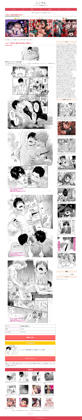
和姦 (71, 78)
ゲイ (42, 363)
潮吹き (71, 50)
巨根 (71, 48)
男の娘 (70, 92)
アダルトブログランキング (62, 279)
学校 (62, 65)
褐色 (63, 69)
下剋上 (68, 90)
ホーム (14, 9)
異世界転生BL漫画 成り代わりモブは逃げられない (65, 186)
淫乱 (63, 50)
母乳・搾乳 (73, 90)
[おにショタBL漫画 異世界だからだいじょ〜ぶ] (23, 406)
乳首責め (67, 48)
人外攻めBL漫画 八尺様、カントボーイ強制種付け (65, 218)
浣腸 (60, 84)
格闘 (66, 94)
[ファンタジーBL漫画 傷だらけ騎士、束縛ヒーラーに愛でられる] (11, 406)
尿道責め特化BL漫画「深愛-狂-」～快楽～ (63, 202)
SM (57, 59)
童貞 (68, 80)
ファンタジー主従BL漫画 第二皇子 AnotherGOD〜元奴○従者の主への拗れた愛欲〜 (49, 382)
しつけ (65, 55)
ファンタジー (72, 59)
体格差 (74, 50)
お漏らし (73, 55)
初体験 (61, 57)
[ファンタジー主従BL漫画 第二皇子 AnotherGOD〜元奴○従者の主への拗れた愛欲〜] (49, 380)
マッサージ (72, 80)
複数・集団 (15, 363)
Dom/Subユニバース (60, 94)
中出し (62, 44)
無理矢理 (58, 46)
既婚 (68, 84)
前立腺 (69, 65)
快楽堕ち (34, 363)
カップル (61, 59)
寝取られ (61, 80)
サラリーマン (66, 57)
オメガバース (59, 90)
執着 (57, 57)
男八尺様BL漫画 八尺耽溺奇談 (61, 170)
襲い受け (67, 82)
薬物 (62, 76)
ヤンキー (64, 67)
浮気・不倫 (72, 84)
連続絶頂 (63, 46)
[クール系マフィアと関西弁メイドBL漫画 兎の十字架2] (11, 393)
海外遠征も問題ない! (25, 326)
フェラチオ (25, 363)
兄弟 (71, 76)
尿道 (57, 67)
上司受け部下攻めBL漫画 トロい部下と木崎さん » (39, 410)
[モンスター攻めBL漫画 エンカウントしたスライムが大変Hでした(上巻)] (36, 380)
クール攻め (59, 78)
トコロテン (74, 65)
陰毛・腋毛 (62, 88)
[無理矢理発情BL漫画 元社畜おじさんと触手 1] (23, 393)
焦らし (65, 65)
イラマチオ (63, 63)
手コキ (58, 63)
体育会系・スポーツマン (49, 363)
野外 (61, 71)
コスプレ (64, 84)
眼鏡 (71, 69)
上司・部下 (67, 69)
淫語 (66, 61)
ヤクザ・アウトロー (67, 71)
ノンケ (68, 9)
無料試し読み (30, 337)
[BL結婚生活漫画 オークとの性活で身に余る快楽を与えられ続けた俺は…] (36, 393)
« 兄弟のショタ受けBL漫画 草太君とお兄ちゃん (20, 410)
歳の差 (58, 61)
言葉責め (69, 44)
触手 (68, 76)
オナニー (62, 61)
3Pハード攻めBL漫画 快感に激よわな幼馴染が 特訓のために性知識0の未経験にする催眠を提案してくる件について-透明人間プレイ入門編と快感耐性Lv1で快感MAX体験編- (66, 118)
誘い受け (70, 63)
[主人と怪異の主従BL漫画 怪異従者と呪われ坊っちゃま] (36, 406)
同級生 (74, 61)
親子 (73, 94)
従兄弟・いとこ (64, 92)
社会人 (50, 9)
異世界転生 (59, 82)
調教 (57, 50)
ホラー (65, 86)
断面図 (67, 50)
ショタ (75, 69)
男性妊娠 (58, 92)
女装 (57, 88)
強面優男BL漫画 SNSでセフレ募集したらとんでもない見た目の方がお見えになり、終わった (49, 395)
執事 (73, 92)
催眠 (57, 84)
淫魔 (62, 86)
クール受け (72, 82)
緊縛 (65, 80)
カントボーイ (59, 73)
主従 (74, 63)
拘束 (62, 55)
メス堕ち (73, 44)
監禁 (57, 80)
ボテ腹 (66, 88)
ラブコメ (64, 78)
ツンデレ (58, 86)
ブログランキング (30, 358)
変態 (69, 55)
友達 (65, 59)
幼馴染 (58, 71)
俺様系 (74, 78)
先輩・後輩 (59, 69)
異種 (67, 63)
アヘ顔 (72, 46)
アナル (10, 363)
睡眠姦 (64, 90)
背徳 (65, 76)
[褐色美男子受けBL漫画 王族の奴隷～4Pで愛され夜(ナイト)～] (11, 380)
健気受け (58, 55)
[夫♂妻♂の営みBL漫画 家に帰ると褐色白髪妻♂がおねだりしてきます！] (49, 406)
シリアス (70, 86)
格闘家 (70, 94)
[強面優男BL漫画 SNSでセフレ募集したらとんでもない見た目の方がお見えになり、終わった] (49, 393)
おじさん (70, 61)
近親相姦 (58, 76)
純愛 (68, 59)
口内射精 (58, 65)
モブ (68, 78)
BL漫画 (8, 365)
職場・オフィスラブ (71, 67)
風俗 (63, 82)
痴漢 (74, 86)
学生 (32, 9)
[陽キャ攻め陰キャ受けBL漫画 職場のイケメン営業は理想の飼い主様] (23, 380)
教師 (6, 363)
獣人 (70, 88)
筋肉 (39, 363)
